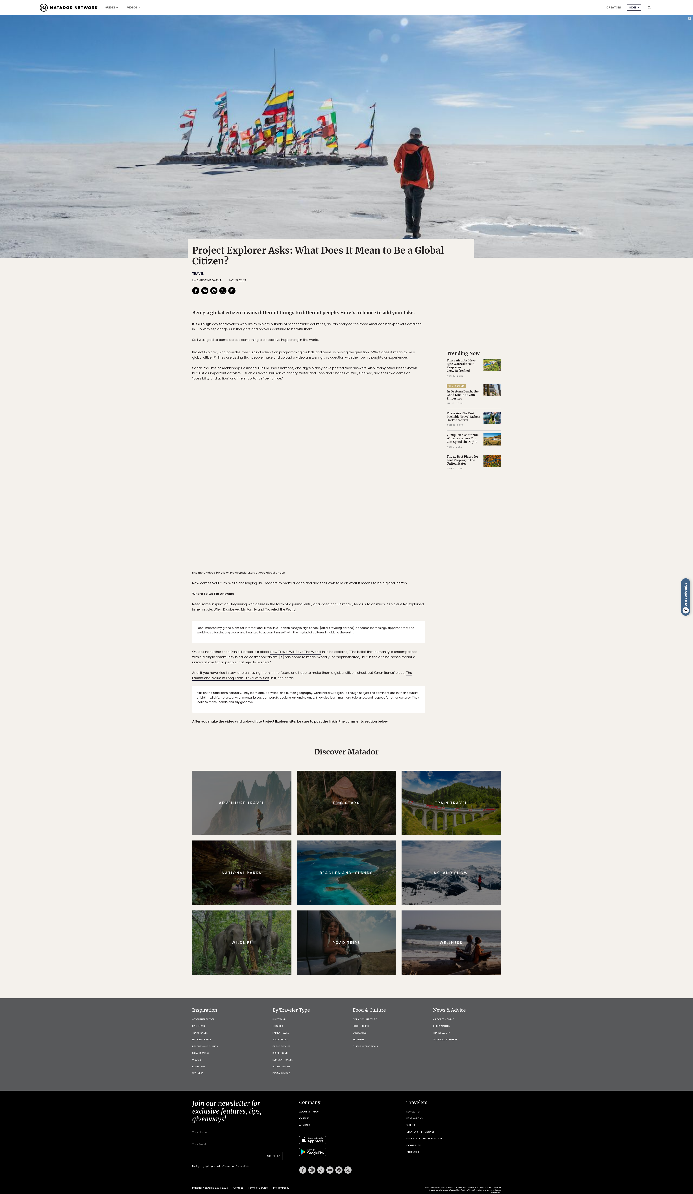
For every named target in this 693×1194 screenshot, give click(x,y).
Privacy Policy (368, 621)
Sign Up (382, 612)
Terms (351, 621)
